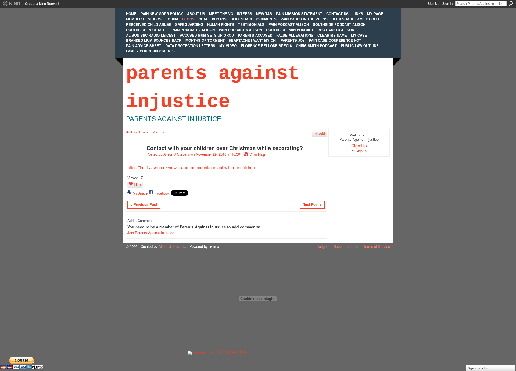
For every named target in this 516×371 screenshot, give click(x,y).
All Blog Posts (137, 132)
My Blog (158, 132)
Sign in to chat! (478, 368)
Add (322, 133)
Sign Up (433, 4)
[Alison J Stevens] (134, 159)
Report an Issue (346, 246)
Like (137, 184)
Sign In (447, 4)
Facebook (162, 193)
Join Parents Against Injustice (150, 232)
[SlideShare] (196, 351)
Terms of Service (376, 246)
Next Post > (312, 204)
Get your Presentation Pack (228, 351)
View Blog (257, 154)
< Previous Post (143, 204)
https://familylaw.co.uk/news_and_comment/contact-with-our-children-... (193, 167)
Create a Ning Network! (43, 4)
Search (511, 3)
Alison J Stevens (176, 154)
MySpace (140, 193)
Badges (322, 246)
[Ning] (11, 4)
